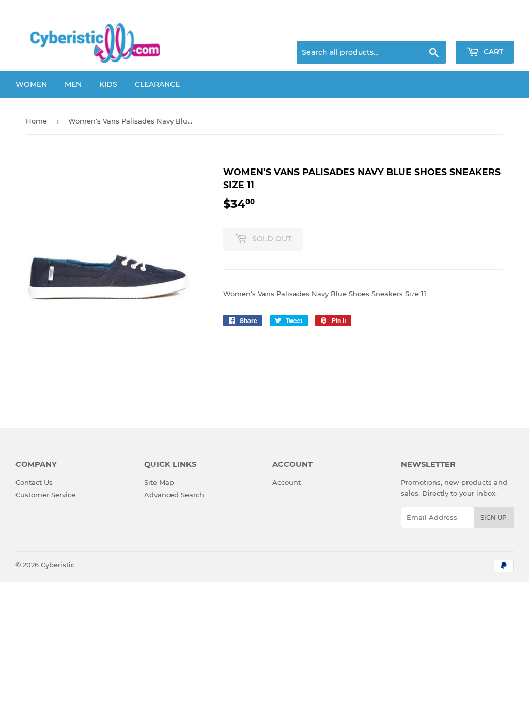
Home (36, 121)
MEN (73, 84)
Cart (492, 51)
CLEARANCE (157, 84)
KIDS (108, 84)
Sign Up (493, 517)
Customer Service (45, 494)
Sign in (432, 28)
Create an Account (485, 28)
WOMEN (31, 84)
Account (286, 482)
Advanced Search (174, 494)
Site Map (159, 482)
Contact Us (34, 482)
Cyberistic (57, 565)
